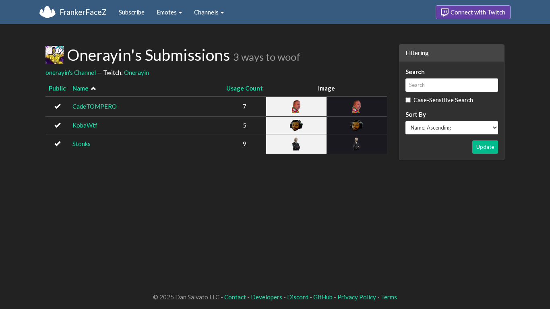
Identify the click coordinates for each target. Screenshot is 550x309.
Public (57, 88)
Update (485, 147)
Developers (266, 297)
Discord (297, 297)
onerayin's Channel (70, 72)
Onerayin (136, 72)
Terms (389, 297)
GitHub (323, 297)
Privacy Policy (356, 297)
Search (415, 71)
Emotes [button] (167, 12)
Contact (235, 297)
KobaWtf (84, 125)
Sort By (415, 114)
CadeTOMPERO (94, 106)
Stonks (81, 143)
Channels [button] (207, 12)
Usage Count (244, 88)
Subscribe (132, 12)
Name (80, 88)
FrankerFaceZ (83, 11)
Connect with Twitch (477, 12)
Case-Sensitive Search (443, 99)
